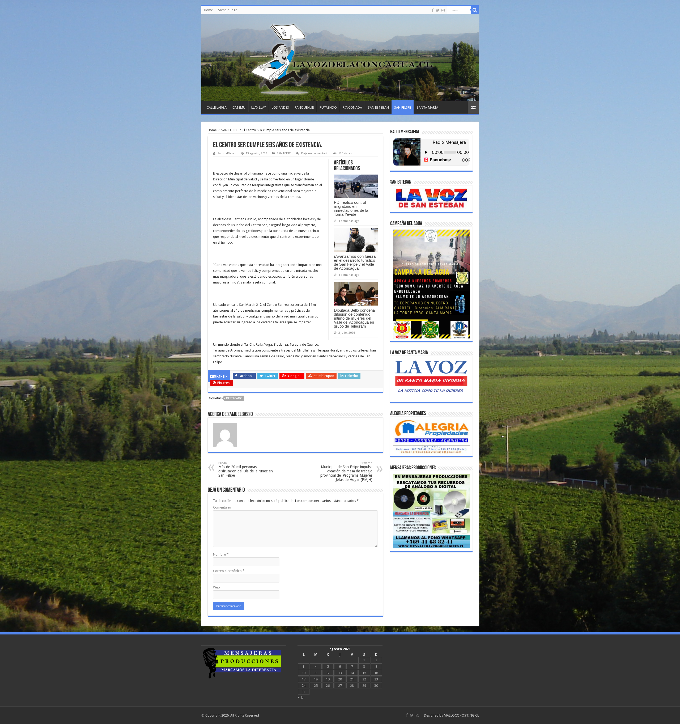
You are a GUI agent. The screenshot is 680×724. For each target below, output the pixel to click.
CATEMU (238, 107)
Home (208, 10)
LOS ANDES (280, 107)
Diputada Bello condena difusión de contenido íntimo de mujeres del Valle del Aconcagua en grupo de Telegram (354, 318)
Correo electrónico (228, 571)
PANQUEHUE (304, 107)
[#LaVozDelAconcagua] (340, 57)
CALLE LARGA (217, 107)
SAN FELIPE (402, 107)
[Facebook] (432, 10)
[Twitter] (437, 10)
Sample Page (227, 10)
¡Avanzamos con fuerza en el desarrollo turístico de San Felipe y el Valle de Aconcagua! (355, 262)
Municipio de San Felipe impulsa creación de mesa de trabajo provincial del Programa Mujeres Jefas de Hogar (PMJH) (346, 471)
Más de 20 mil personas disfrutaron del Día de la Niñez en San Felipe (245, 469)
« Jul (301, 697)
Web (216, 587)
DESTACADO (234, 398)
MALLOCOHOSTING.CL (461, 715)
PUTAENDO (328, 107)
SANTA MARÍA (427, 107)
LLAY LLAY (258, 107)
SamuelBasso (227, 153)
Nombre (220, 554)
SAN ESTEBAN (378, 107)
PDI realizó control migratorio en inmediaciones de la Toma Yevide (351, 208)
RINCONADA (352, 107)
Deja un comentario (315, 153)
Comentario (222, 507)
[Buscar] (475, 10)
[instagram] (443, 10)
